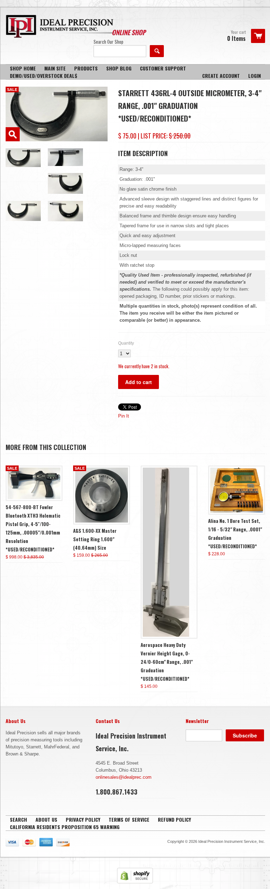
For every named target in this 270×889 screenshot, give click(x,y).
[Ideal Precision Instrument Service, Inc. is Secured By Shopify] (135, 881)
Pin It (123, 416)
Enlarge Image (13, 134)
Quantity (126, 343)
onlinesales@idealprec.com (124, 777)
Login (254, 75)
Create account (221, 75)
